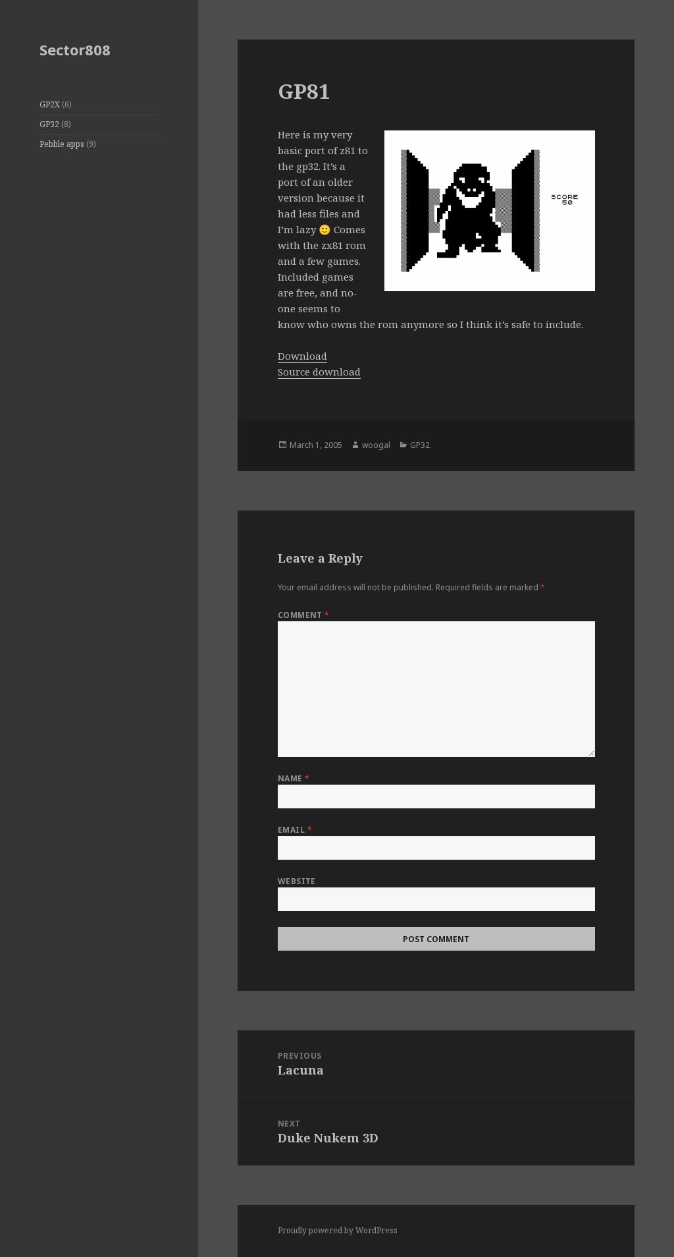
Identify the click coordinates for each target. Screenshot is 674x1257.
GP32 (49, 124)
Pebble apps (61, 144)
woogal (376, 445)
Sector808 (75, 49)
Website (297, 881)
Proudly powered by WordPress (338, 1230)
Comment (304, 615)
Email (295, 829)
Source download (319, 371)
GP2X (49, 104)
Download (302, 355)
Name (294, 778)
